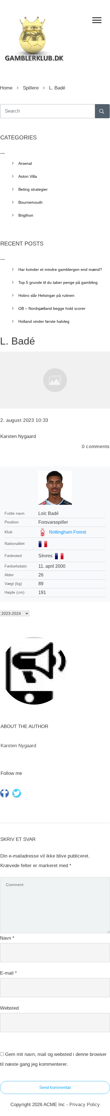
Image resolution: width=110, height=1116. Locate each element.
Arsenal (25, 163)
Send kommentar (55, 1087)
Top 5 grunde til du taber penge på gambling (58, 282)
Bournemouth (30, 202)
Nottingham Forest (67, 532)
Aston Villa (27, 176)
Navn (7, 938)
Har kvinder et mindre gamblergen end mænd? (60, 269)
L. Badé (17, 341)
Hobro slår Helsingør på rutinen (46, 295)
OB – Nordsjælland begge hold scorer (51, 308)
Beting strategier (33, 189)
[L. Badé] (55, 380)
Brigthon (25, 215)
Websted (9, 1008)
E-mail (8, 973)
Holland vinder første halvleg (43, 321)
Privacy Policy (84, 1104)
